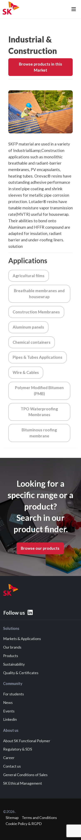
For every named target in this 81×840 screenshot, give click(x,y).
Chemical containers (31, 342)
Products (10, 655)
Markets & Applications (22, 638)
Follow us (14, 613)
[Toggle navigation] (73, 9)
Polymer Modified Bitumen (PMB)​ (39, 390)
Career (9, 757)
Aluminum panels (28, 327)
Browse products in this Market (40, 67)
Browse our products (40, 548)
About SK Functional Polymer (26, 740)
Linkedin (10, 719)
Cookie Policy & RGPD (24, 823)
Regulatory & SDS (17, 749)
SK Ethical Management (22, 783)
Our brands (12, 647)
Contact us (12, 766)
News (8, 702)
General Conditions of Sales (25, 774)
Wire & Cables (26, 372)
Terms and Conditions (39, 817)
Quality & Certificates (20, 672)
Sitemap (12, 817)
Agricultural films (28, 275)
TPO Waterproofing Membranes (39, 411)
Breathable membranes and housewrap (39, 293)
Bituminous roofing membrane (39, 432)
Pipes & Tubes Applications (37, 357)
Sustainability (14, 664)
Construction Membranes (36, 311)
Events (9, 711)
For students (13, 694)
